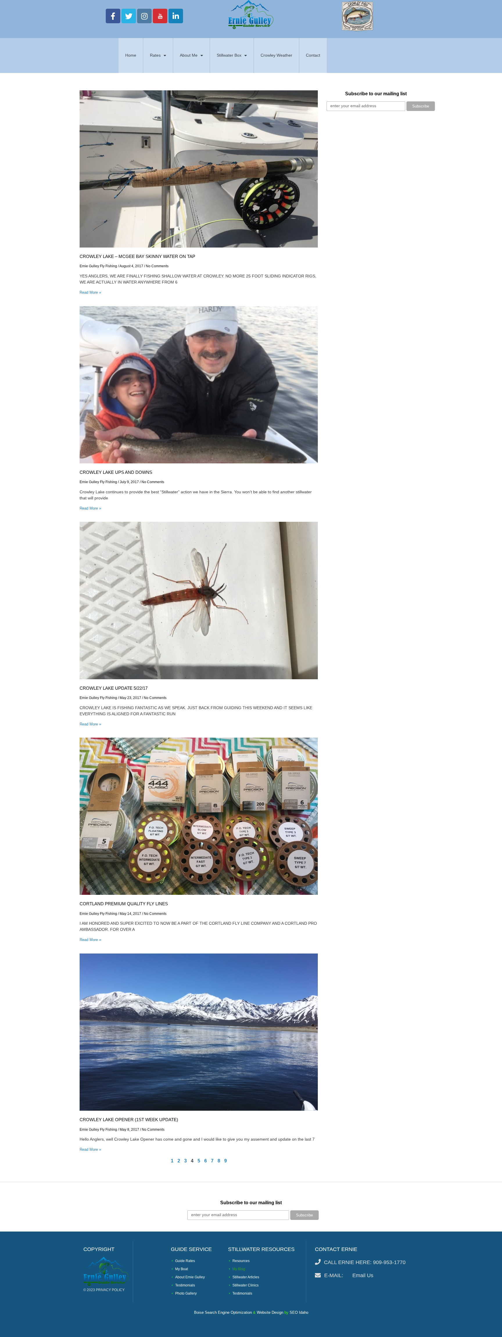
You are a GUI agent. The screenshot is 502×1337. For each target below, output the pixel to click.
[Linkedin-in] (175, 16)
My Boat (181, 1269)
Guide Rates (185, 1261)
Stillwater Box (229, 55)
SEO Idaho (299, 1312)
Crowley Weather (276, 55)
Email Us (362, 1275)
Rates (155, 55)
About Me (189, 55)
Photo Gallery (186, 1293)
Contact (313, 55)
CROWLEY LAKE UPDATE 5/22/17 (114, 688)
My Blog (238, 1269)
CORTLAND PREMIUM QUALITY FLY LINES (124, 903)
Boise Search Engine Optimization (223, 1312)
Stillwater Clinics (245, 1285)
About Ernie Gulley (190, 1277)
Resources (241, 1261)
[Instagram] (144, 16)
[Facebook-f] (113, 16)
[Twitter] (128, 16)
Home (130, 55)
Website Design (270, 1312)
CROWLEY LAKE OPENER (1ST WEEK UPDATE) (129, 1119)
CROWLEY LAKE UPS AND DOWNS (116, 472)
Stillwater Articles (245, 1277)
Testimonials (185, 1285)
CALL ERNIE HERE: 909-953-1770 (365, 1262)
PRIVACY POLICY (110, 1290)
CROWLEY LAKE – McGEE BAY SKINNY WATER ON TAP (137, 256)
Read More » (90, 292)
